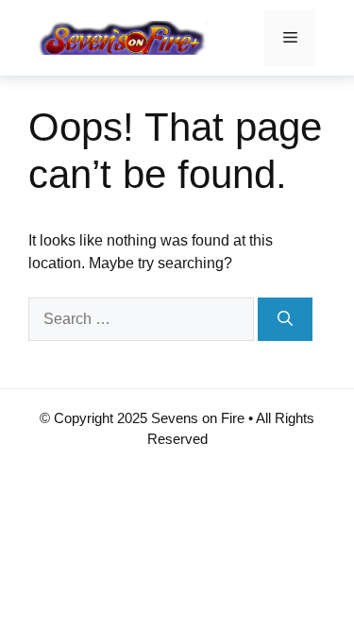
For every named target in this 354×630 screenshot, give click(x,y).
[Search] (285, 319)
